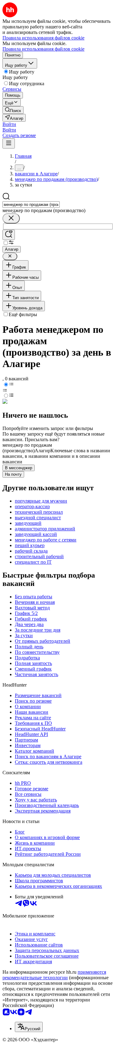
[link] (13, 110)
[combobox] (31, 204)
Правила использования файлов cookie (43, 49)
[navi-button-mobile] (8, 143)
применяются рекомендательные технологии (54, 974)
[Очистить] (11, 218)
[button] (9, 124)
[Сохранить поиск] (8, 235)
